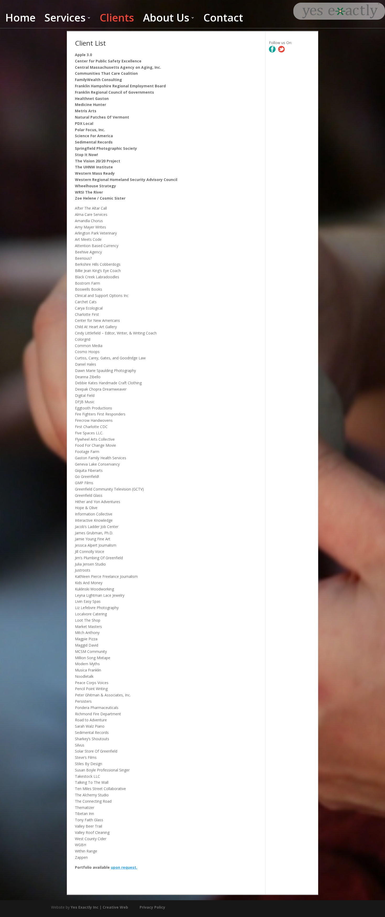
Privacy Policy (152, 907)
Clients (117, 20)
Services (65, 20)
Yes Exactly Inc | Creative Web (99, 907)
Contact (223, 20)
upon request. (124, 867)
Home (20, 20)
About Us (166, 20)
